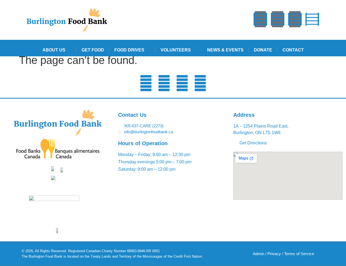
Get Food (93, 50)
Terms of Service (299, 253)
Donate (263, 50)
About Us (53, 50)
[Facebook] (277, 19)
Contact (293, 50)
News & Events (225, 50)
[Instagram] (312, 19)
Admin (258, 253)
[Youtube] (260, 19)
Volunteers (176, 50)
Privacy (274, 253)
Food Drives (129, 50)
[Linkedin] (295, 19)
